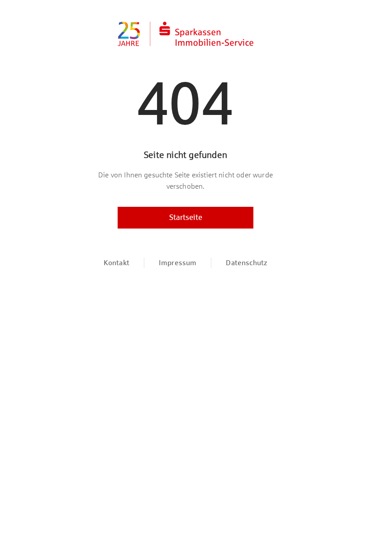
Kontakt (116, 263)
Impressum (177, 263)
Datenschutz (246, 263)
